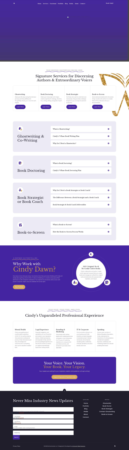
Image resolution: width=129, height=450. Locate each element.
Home (39, 3)
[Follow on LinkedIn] (14, 3)
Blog (66, 3)
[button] (26, 107)
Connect (82, 3)
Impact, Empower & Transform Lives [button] (64, 377)
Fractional (53, 3)
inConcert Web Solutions (78, 446)
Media (71, 3)
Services (45, 3)
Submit (16, 437)
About (76, 3)
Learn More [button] (20, 107)
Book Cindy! (110, 3)
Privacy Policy (16, 446)
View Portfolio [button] (19, 287)
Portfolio (60, 3)
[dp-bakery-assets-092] (64, 392)
